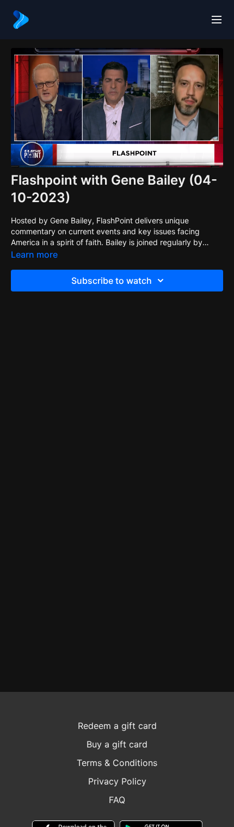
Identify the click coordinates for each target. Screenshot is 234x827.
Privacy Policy (117, 781)
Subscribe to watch (111, 280)
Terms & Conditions (117, 762)
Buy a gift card (117, 744)
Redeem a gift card (117, 725)
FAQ (117, 799)
